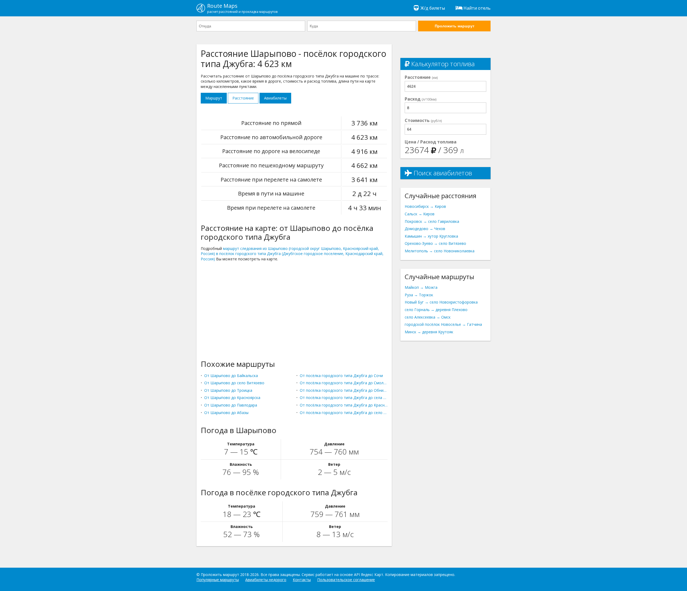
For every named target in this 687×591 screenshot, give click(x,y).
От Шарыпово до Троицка (228, 390)
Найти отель (477, 8)
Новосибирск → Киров (425, 206)
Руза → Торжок (419, 294)
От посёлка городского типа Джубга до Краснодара (344, 405)
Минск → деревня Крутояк (429, 331)
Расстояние (243, 98)
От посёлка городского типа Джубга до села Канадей (344, 397)
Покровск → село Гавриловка (432, 221)
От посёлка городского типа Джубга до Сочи (341, 375)
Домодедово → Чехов (425, 228)
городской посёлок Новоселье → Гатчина (443, 324)
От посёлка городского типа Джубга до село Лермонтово (344, 412)
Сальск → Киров (419, 213)
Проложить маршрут (454, 26)
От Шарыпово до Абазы (226, 412)
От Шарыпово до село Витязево (234, 382)
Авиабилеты (275, 98)
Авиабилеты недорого (265, 579)
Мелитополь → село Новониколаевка (439, 250)
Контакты (302, 579)
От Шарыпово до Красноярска (232, 397)
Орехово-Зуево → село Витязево (435, 243)
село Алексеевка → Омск (428, 317)
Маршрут (213, 98)
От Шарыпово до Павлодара (230, 405)
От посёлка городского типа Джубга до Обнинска (344, 390)
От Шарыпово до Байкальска (231, 375)
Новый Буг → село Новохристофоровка (441, 302)
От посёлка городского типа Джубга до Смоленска (344, 382)
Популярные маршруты (217, 579)
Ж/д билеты (433, 8)
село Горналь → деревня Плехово (436, 309)
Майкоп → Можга (421, 287)
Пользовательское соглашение (346, 579)
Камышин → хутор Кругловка (431, 236)
